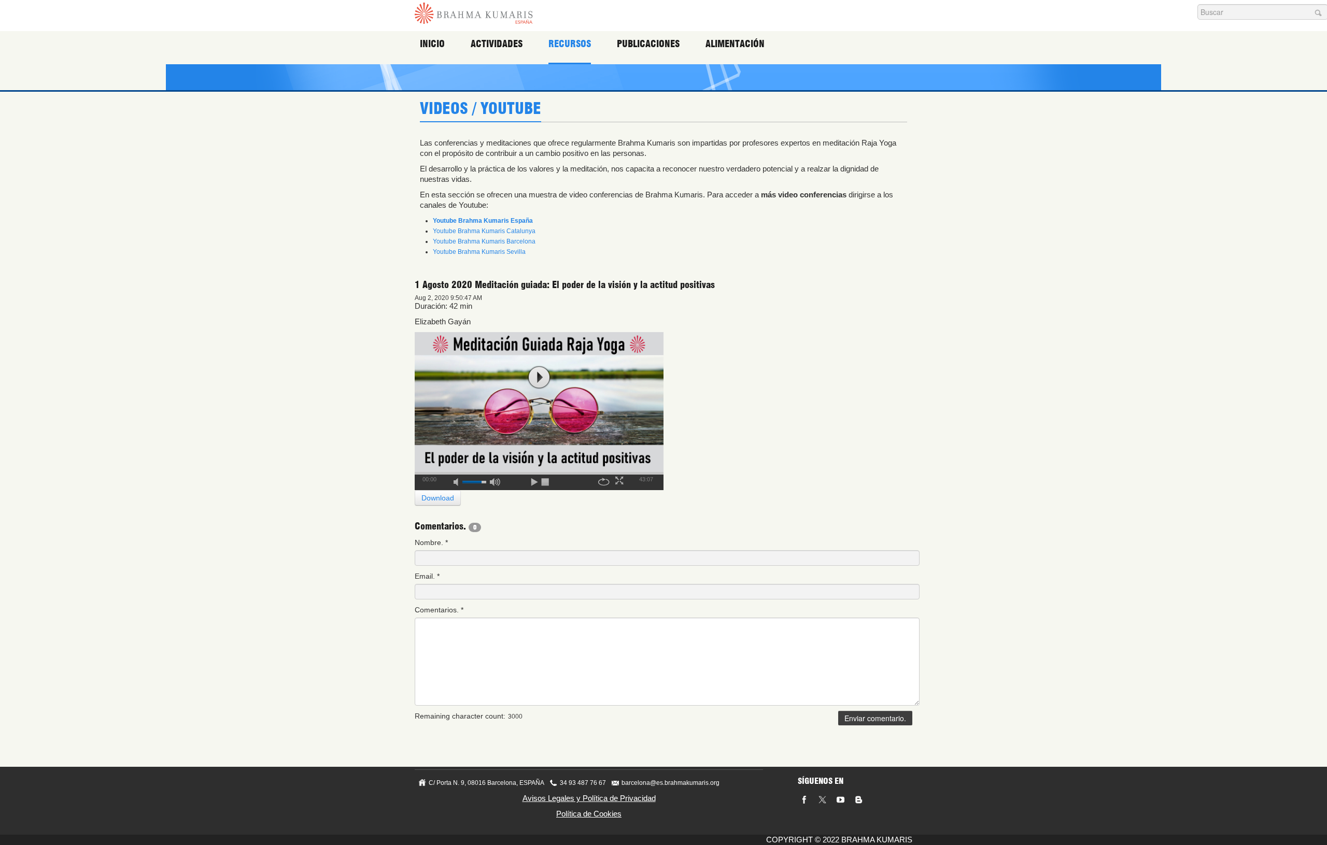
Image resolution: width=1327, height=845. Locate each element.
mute (459, 480)
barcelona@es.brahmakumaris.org (670, 782)
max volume (495, 480)
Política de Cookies (589, 813)
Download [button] (437, 498)
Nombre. (431, 542)
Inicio (432, 43)
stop (546, 480)
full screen (620, 480)
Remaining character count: (460, 716)
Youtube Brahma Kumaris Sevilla (479, 251)
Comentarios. (439, 610)
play (539, 377)
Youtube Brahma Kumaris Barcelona (484, 241)
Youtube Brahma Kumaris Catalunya (484, 231)
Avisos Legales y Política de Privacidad (589, 798)
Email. (427, 576)
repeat (604, 480)
